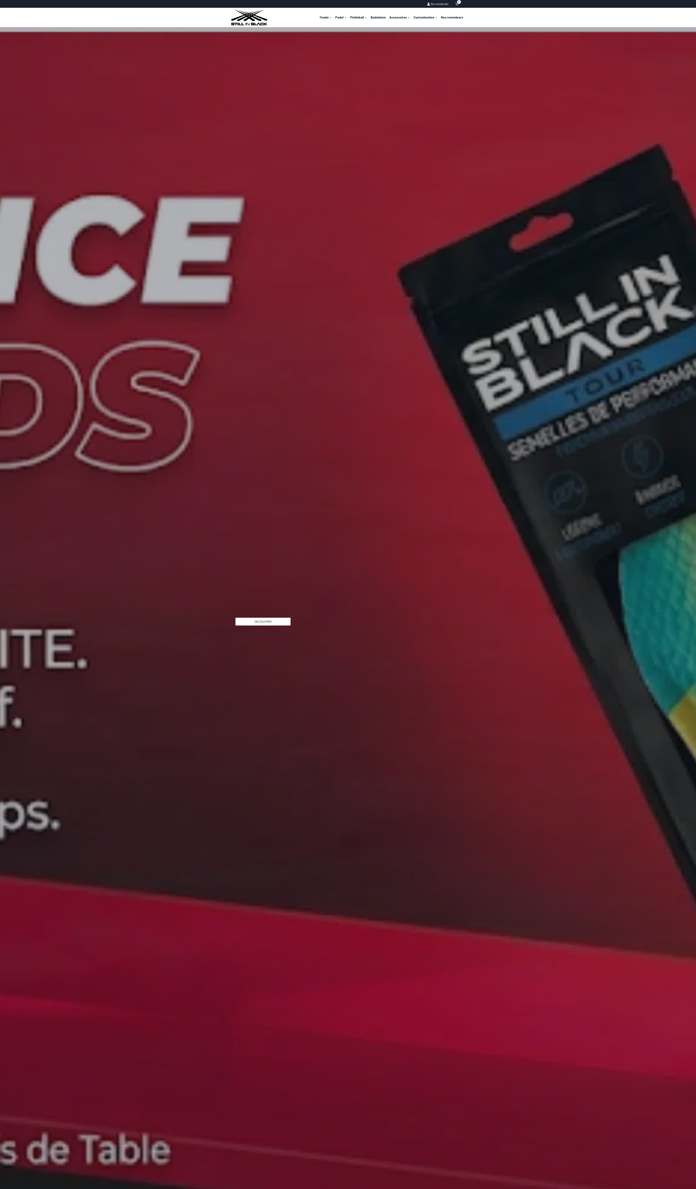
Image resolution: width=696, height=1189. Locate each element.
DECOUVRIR (263, 622)
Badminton (378, 17)
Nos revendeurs (452, 17)
